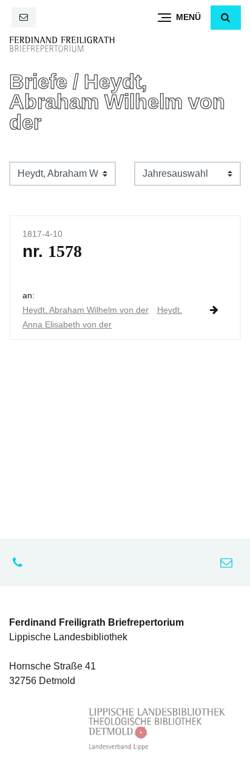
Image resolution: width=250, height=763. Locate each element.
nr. (52, 251)
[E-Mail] (24, 17)
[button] (226, 17)
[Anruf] (20, 562)
